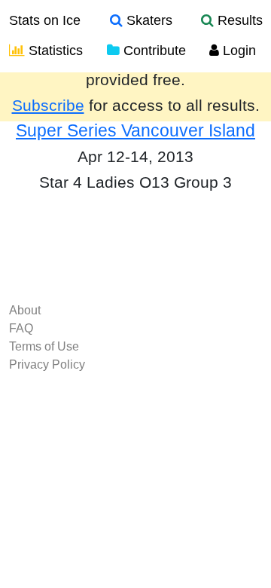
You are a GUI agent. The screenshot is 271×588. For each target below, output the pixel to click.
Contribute (153, 50)
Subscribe (48, 105)
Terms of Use (44, 346)
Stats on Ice (45, 20)
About (25, 310)
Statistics (54, 50)
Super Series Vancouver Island (135, 130)
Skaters (147, 20)
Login (237, 50)
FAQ (21, 328)
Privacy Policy (47, 364)
